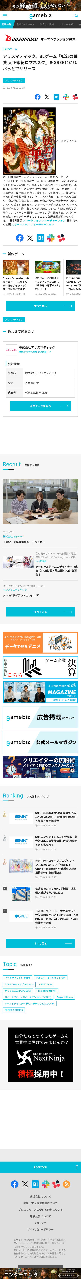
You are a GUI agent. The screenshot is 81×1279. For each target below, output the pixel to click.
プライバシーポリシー (40, 1229)
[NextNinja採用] (40, 1054)
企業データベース (25, 24)
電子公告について (40, 1216)
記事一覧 (6, 24)
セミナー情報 (66, 24)
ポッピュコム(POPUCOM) (18, 990)
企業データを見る (40, 406)
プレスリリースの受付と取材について (40, 1210)
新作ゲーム (11, 49)
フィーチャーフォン (53, 220)
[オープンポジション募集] (40, 38)
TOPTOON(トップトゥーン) (19, 984)
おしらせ (40, 1223)
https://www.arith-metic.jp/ (33, 351)
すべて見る (40, 306)
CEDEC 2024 (45, 984)
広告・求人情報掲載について (40, 1203)
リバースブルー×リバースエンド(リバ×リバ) (28, 997)
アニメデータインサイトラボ (50, 977)
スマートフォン (32, 220)
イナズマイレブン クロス (17, 977)
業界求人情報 (47, 24)
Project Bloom (65, 997)
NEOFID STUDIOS (14, 1009)
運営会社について (40, 1196)
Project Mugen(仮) (46, 990)
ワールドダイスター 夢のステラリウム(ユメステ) (29, 1003)
